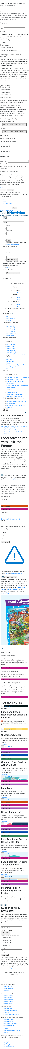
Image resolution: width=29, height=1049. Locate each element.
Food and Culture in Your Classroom (17, 377)
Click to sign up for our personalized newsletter (11, 55)
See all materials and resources (15, 354)
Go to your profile (5, 188)
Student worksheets (10, 1010)
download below (14, 479)
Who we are (10, 317)
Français (18, 292)
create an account (16, 573)
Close (14, 208)
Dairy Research (9, 1025)
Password (3, 31)
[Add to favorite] (2, 706)
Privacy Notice (7, 203)
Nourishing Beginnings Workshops (16, 401)
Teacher (3, 42)
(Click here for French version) (10, 519)
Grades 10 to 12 (6, 95)
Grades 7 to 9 (5, 92)
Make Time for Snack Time (14, 379)
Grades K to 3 (5, 87)
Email (1, 28)
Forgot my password (12, 244)
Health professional (7, 47)
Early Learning (5, 40)
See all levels (10, 336)
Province (2, 164)
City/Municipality (5, 156)
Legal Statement (13, 589)
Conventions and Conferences (15, 405)
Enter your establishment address (13, 124)
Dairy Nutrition (8, 1021)
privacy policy (14, 969)
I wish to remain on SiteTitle (19, 426)
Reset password (12, 259)
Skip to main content (6, 210)
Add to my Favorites (10, 577)
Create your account (13, 273)
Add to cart (5, 542)
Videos (8, 369)
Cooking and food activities (14, 394)
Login (8, 240)
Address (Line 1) (5, 146)
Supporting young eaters (14, 396)
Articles (6, 1028)
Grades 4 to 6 (5, 89)
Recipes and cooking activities (15, 365)
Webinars (9, 407)
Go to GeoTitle (5, 426)
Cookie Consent (9, 1047)
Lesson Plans (10, 361)
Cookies (5, 199)
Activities (9, 359)
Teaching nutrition (11, 392)
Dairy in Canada (9, 1019)
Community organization (9, 50)
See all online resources (11, 1014)
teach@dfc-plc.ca (6, 593)
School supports (11, 367)
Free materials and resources (13, 430)
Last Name (3, 26)
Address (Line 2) (5, 151)
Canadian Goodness (10, 1023)
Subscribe (5, 955)
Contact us (9, 320)
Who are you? (5, 927)
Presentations (10, 403)
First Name (3, 23)
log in (7, 573)
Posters (8, 363)
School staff (5, 45)
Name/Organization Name (8, 138)
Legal (5, 201)
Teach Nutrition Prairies (11, 428)
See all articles (10, 387)
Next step (10, 190)
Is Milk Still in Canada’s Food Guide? (17, 385)
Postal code (3, 161)
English (18, 297)
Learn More (7, 706)
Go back (3, 190)
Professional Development (12, 1030)
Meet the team (10, 319)
